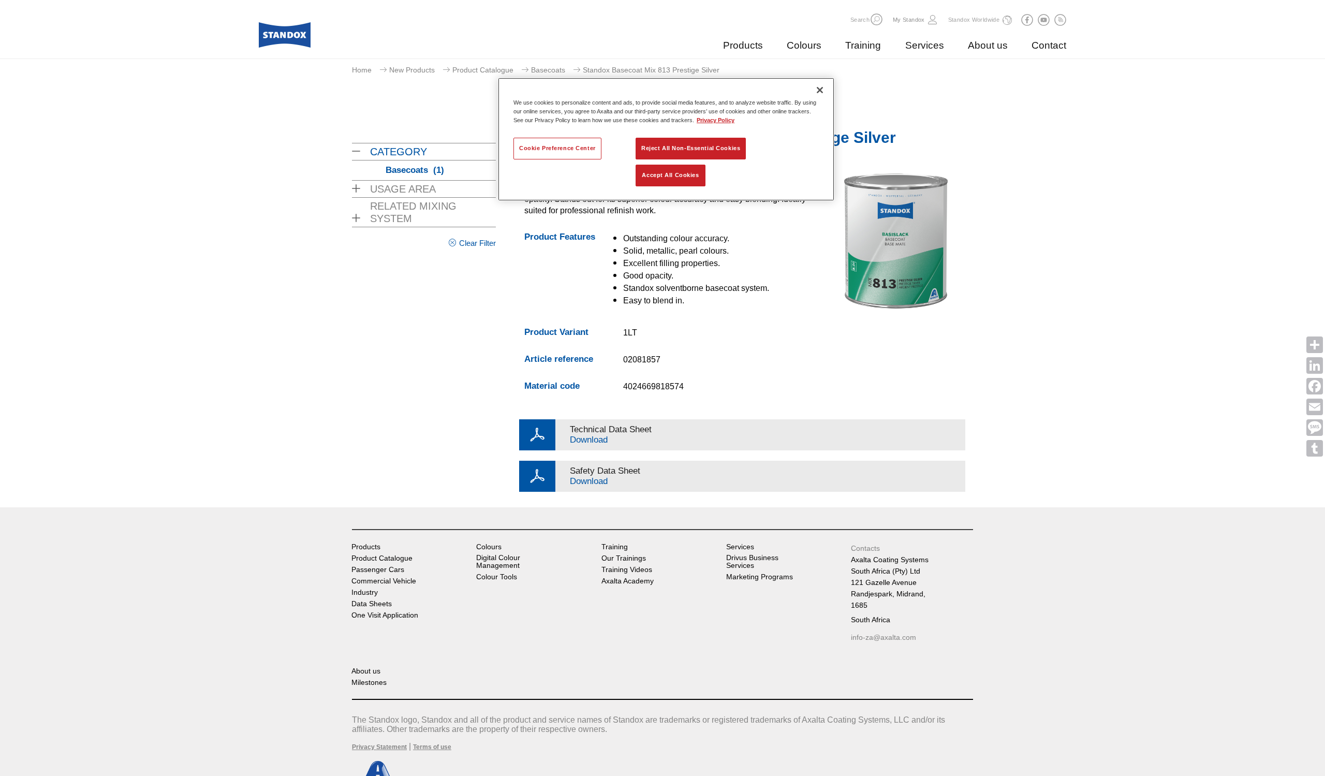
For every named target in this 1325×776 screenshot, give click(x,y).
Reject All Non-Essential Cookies (690, 148)
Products (743, 45)
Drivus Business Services (752, 561)
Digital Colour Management (498, 561)
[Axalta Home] (285, 37)
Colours (804, 45)
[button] (876, 19)
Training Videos (626, 570)
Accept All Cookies (670, 175)
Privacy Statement (379, 747)
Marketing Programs (759, 577)
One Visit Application (384, 615)
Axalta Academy (627, 581)
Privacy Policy (715, 120)
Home (362, 70)
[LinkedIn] (1314, 365)
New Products (412, 70)
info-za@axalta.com (883, 637)
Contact (1049, 45)
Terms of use (432, 747)
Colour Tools (496, 577)
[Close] (819, 90)
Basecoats (548, 70)
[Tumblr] (1314, 448)
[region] (666, 139)
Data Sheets (371, 604)
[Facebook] (1314, 386)
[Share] (1314, 344)
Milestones (369, 682)
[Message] (1314, 427)
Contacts (865, 548)
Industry (364, 592)
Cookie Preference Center (557, 148)
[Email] (1314, 407)
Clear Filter (477, 243)
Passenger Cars (377, 570)
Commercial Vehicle (383, 581)
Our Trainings (623, 558)
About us (988, 45)
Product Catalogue (482, 70)
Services (924, 45)
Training (863, 45)
